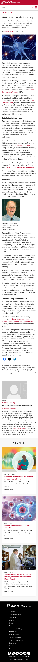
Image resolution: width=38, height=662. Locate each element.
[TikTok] (28, 653)
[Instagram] (17, 653)
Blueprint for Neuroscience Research (20, 167)
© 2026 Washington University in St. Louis (19, 659)
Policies (11, 646)
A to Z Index (13, 631)
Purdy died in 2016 (19, 428)
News (11, 649)
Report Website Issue (16, 640)
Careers (11, 626)
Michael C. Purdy (8, 31)
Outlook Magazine (15, 637)
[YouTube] (21, 653)
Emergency (12, 643)
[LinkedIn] (25, 653)
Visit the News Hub (8, 13)
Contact (11, 620)
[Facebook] (9, 653)
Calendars (12, 617)
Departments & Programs (17, 629)
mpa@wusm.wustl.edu (9, 408)
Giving (11, 623)
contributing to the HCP (22, 145)
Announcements (14, 634)
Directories (12, 611)
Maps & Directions (15, 614)
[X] (13, 653)
